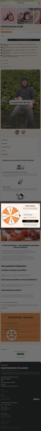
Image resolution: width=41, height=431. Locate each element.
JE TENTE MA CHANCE (30, 221)
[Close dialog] (39, 204)
